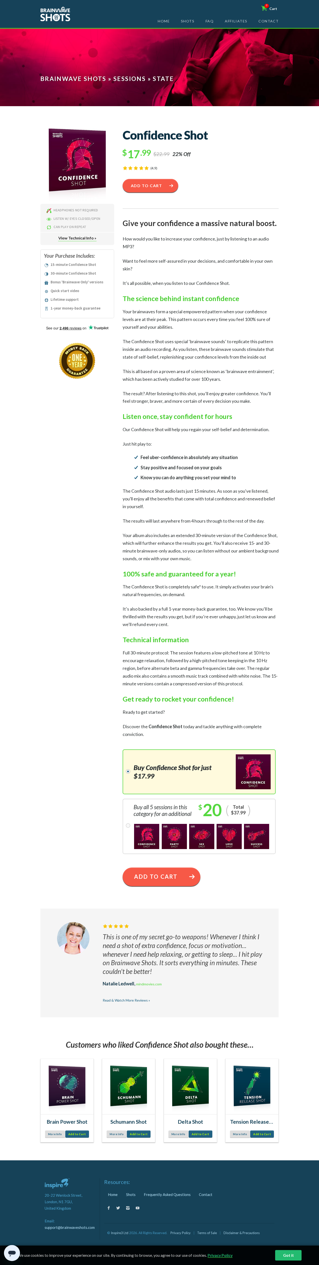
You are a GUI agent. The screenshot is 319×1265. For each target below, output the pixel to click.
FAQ (210, 21)
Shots (187, 21)
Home (164, 21)
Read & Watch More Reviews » (126, 1000)
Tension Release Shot (252, 1121)
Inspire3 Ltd (119, 1233)
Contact (268, 21)
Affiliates (236, 21)
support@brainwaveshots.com (70, 1227)
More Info (55, 1134)
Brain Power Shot (67, 1121)
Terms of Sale (207, 1233)
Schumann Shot (128, 1121)
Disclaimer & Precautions (242, 1233)
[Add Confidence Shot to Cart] (77, 165)
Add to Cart (146, 185)
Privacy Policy (180, 1233)
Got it (288, 1255)
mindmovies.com (149, 984)
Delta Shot (190, 1121)
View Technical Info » (77, 238)
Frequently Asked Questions (167, 1194)
